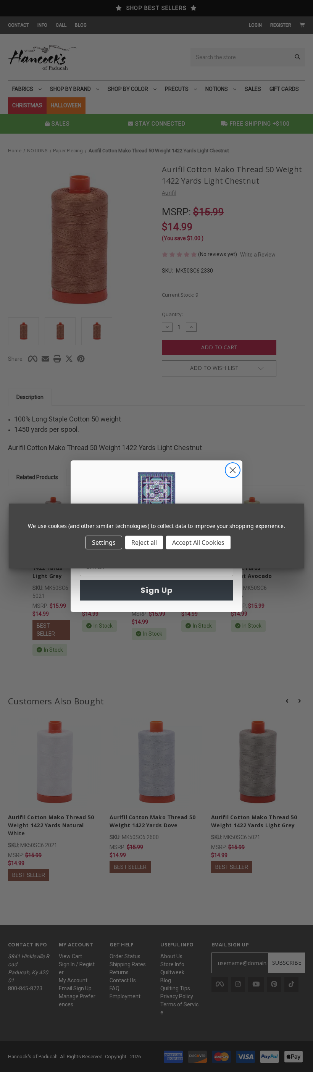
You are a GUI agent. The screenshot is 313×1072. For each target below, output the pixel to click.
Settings (104, 542)
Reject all (144, 542)
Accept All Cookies (198, 542)
